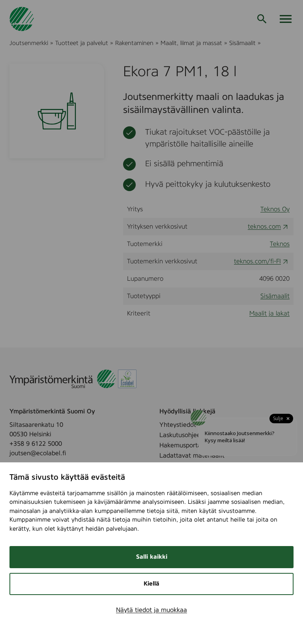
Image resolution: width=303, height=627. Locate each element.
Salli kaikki (151, 557)
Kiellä (151, 584)
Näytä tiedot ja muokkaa (151, 610)
